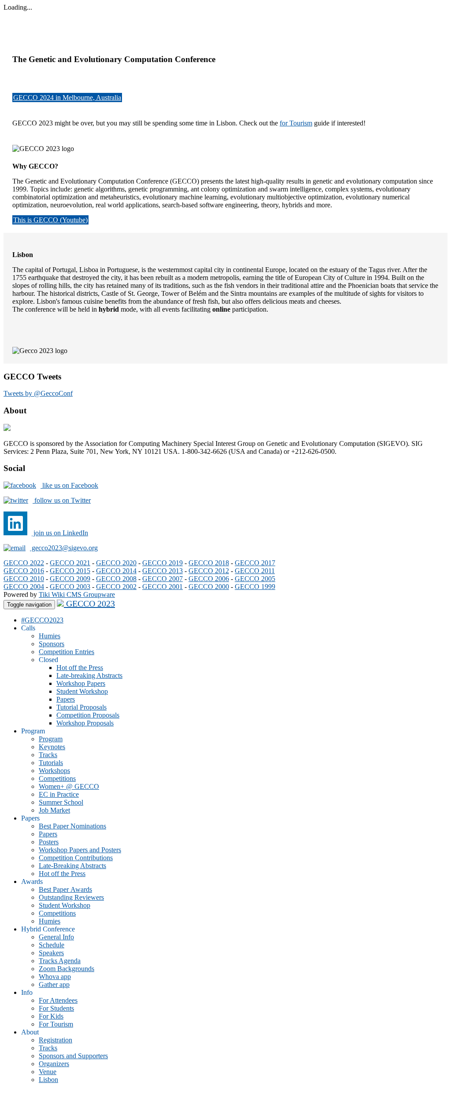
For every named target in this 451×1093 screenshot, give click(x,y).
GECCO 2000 (209, 586)
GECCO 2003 (70, 586)
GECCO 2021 (70, 563)
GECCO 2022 (24, 563)
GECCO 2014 (116, 570)
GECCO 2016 (24, 570)
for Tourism (296, 123)
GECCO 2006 (209, 578)
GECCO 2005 (255, 578)
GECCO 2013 (162, 570)
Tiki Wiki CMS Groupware (77, 594)
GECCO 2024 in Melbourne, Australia (67, 97)
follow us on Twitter (62, 500)
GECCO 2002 (116, 586)
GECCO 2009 (70, 578)
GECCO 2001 (162, 586)
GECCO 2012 (209, 570)
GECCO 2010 (24, 578)
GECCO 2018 (209, 563)
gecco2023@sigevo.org (64, 548)
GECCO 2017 (255, 563)
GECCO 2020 (116, 563)
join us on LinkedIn (60, 533)
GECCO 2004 (24, 586)
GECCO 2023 (89, 603)
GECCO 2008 (116, 578)
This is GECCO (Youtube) (50, 220)
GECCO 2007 (162, 578)
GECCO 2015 (70, 570)
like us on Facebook (69, 485)
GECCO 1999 (255, 586)
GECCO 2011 (255, 570)
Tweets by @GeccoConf (38, 393)
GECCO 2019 (162, 563)
